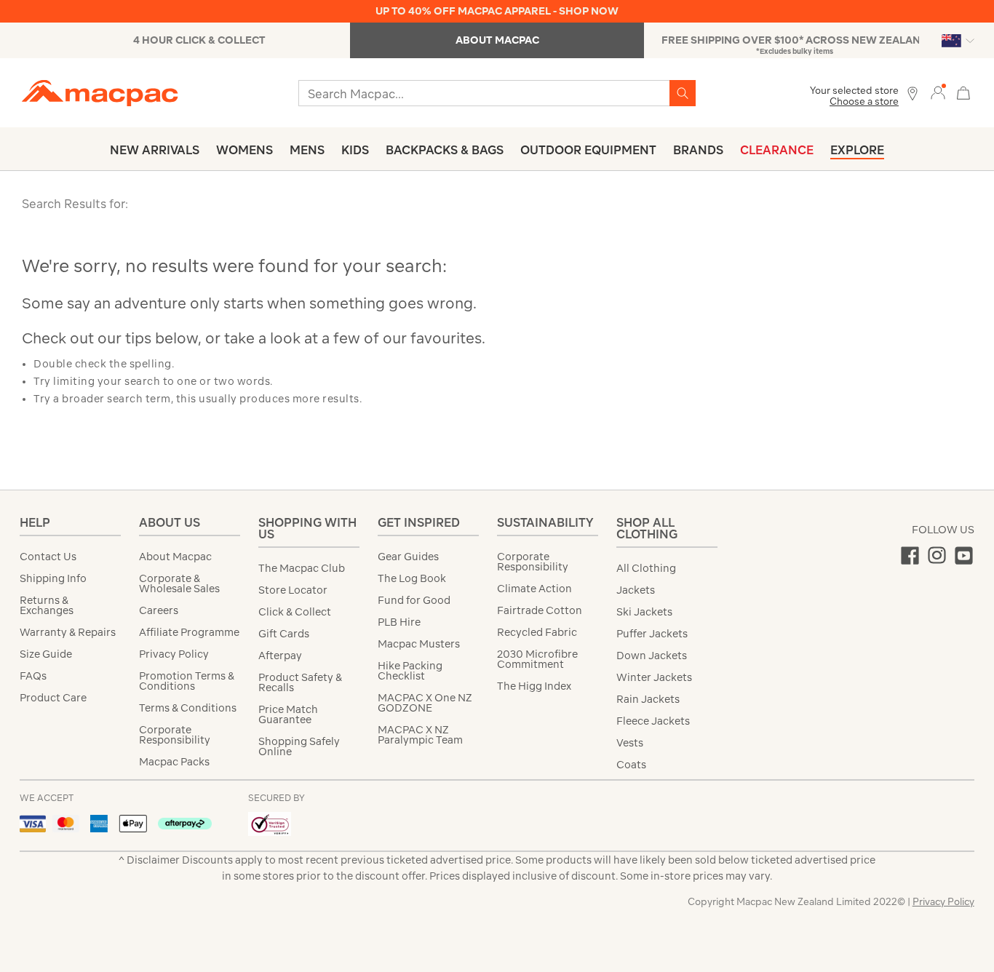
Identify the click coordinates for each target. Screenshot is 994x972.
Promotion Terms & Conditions (186, 681)
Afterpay (280, 655)
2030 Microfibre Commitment (537, 659)
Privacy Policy (174, 654)
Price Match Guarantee (288, 714)
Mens (307, 149)
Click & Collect (294, 612)
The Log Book (412, 578)
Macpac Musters (419, 644)
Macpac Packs (174, 762)
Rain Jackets (648, 699)
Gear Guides (408, 556)
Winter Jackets (654, 677)
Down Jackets (651, 655)
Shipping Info (53, 578)
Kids (355, 149)
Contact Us (48, 556)
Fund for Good (414, 600)
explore (857, 149)
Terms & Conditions (187, 708)
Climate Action (534, 588)
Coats (631, 764)
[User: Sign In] (938, 92)
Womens (244, 149)
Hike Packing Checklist (410, 671)
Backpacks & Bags (445, 149)
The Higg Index (534, 686)
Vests (629, 743)
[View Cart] (963, 91)
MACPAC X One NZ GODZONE (425, 703)
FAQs (33, 676)
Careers (158, 610)
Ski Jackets (644, 612)
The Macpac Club (301, 568)
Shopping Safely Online (299, 746)
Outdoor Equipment (588, 149)
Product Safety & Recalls (300, 682)
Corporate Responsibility (174, 735)
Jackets (635, 590)
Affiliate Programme (189, 632)
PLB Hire (399, 622)
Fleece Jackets (653, 721)
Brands (698, 149)
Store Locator (292, 590)
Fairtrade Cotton (539, 610)
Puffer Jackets (652, 634)
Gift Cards (283, 634)
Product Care (53, 698)
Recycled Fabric (537, 632)
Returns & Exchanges (46, 605)
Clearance (777, 149)
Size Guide (46, 654)
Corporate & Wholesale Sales (179, 583)
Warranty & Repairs (68, 632)
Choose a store (864, 101)
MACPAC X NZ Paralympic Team (420, 735)
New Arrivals (154, 149)
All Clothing (646, 568)
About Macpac (175, 556)
